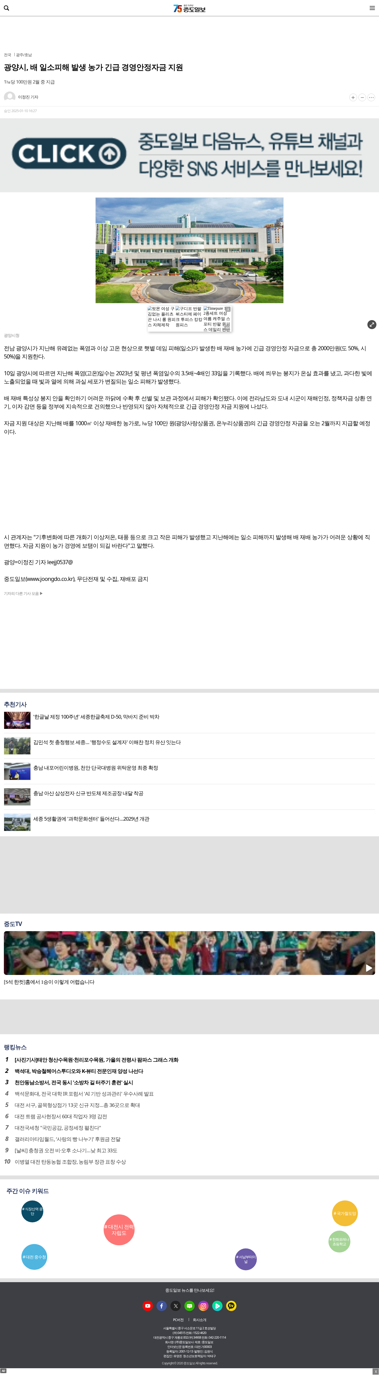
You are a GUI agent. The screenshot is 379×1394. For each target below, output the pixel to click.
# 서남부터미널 (246, 1259)
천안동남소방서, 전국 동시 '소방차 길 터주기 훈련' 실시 (74, 1082)
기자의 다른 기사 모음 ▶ (23, 593)
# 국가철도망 (345, 1213)
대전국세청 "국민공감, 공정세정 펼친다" (58, 1127)
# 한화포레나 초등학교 (339, 1241)
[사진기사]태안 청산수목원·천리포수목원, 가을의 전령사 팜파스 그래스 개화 (96, 1059)
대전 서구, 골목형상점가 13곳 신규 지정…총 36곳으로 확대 (77, 1104)
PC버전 (178, 1319)
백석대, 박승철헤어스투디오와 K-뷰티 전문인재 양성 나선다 (79, 1070)
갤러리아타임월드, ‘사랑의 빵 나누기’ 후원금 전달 (67, 1139)
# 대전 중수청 (34, 1257)
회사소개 (199, 1319)
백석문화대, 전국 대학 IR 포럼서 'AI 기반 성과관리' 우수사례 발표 (84, 1093)
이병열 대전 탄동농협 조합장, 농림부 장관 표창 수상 (70, 1161)
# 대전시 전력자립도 (119, 1229)
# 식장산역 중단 (32, 1211)
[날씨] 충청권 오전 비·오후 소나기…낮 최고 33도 (66, 1150)
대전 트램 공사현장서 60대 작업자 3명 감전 (61, 1116)
